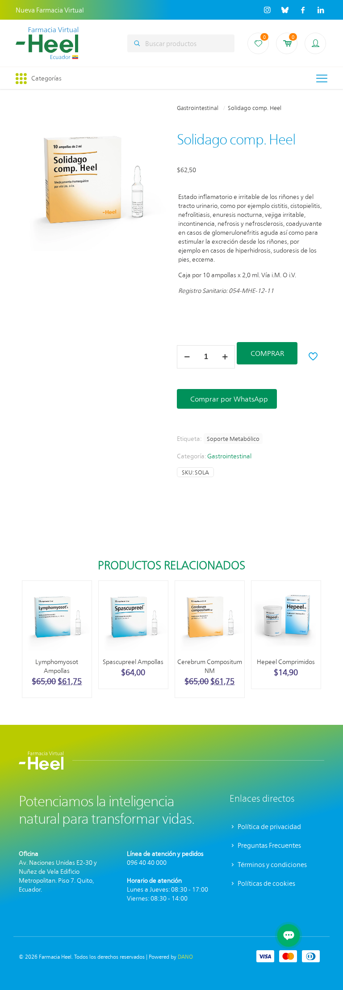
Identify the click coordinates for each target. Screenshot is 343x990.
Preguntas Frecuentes (268, 845)
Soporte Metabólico (233, 438)
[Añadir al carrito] (79, 593)
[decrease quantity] (187, 356)
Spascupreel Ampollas (133, 661)
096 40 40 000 (147, 862)
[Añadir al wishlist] (79, 632)
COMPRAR (267, 353)
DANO (185, 956)
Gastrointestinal (197, 107)
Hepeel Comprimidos (286, 661)
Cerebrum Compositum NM (209, 666)
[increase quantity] (225, 356)
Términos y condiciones (271, 864)
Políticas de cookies (265, 883)
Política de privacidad (268, 826)
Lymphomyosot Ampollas (56, 666)
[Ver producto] (79, 613)
